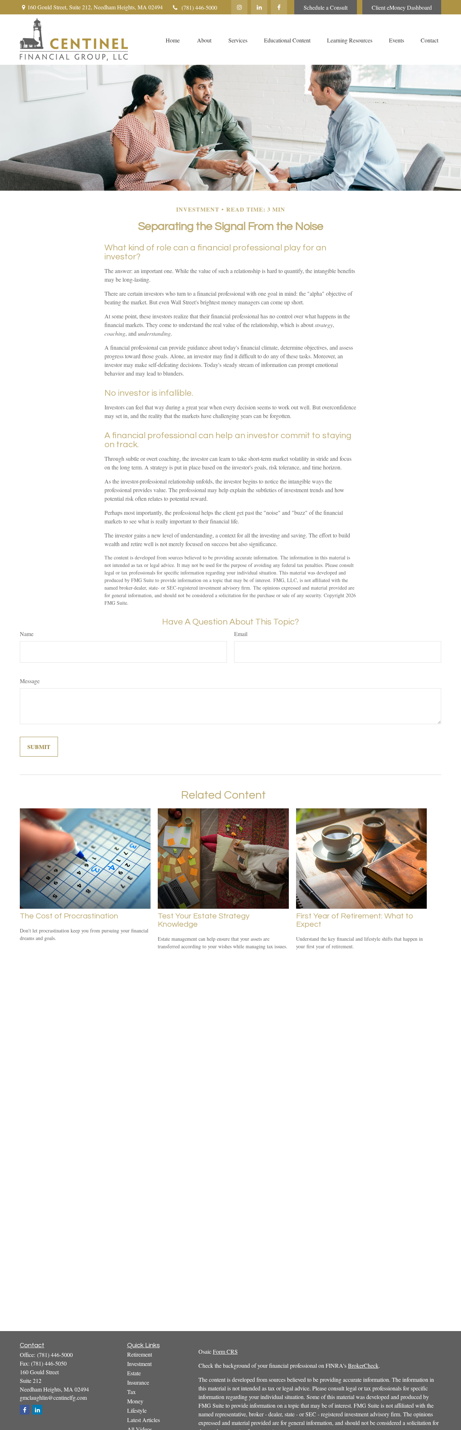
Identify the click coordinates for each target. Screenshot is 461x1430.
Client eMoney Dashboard (402, 7)
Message (30, 681)
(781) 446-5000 (199, 7)
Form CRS (225, 1351)
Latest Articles (143, 1420)
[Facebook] (279, 7)
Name (26, 633)
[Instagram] (239, 7)
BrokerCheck (363, 1365)
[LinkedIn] (259, 7)
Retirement (139, 1354)
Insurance (138, 1382)
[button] (172, 39)
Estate (134, 1373)
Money (135, 1401)
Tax (131, 1391)
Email (240, 633)
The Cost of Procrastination (69, 916)
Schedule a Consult (326, 7)
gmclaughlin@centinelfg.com (53, 1397)
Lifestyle (137, 1410)
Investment (139, 1363)
